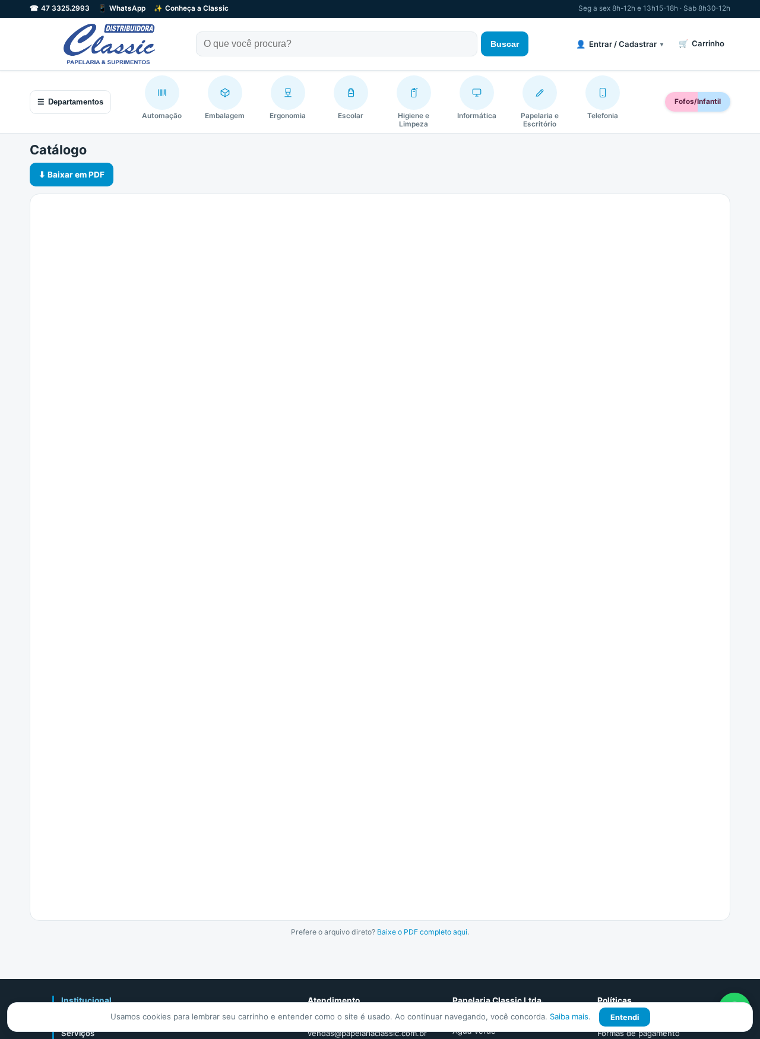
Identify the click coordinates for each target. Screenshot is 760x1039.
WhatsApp (121, 8)
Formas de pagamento (638, 1033)
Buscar (504, 44)
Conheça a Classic (191, 8)
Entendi (624, 1017)
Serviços (77, 1033)
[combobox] (336, 43)
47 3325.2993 (60, 8)
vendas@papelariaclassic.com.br (367, 1033)
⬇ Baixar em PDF (71, 174)
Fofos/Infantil (697, 101)
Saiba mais (569, 1016)
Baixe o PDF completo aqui (422, 931)
